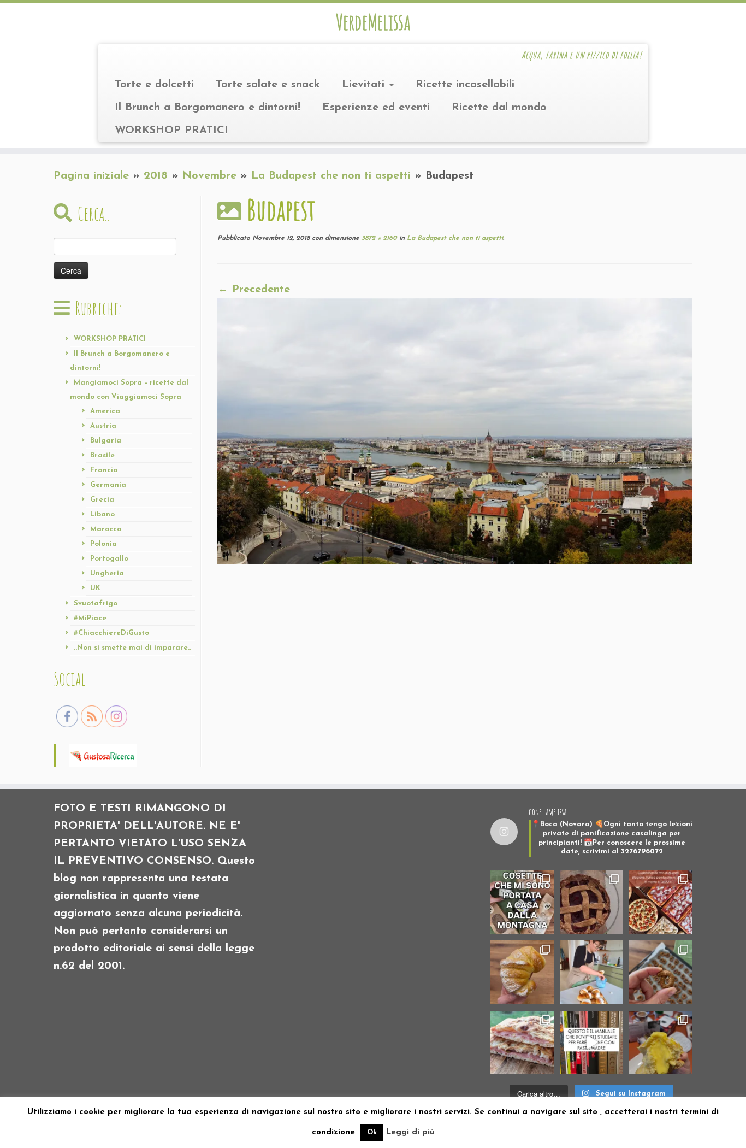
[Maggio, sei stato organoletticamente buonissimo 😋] (522, 972)
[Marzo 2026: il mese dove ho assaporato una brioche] (660, 1043)
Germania (108, 484)
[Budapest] (454, 430)
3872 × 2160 (378, 238)
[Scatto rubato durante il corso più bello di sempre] (592, 972)
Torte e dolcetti (154, 84)
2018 (156, 175)
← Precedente (253, 289)
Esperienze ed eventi (376, 107)
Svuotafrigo (95, 603)
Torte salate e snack (268, 84)
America (105, 411)
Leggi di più (410, 1132)
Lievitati (365, 84)
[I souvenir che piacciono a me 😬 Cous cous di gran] (522, 902)
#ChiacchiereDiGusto (111, 633)
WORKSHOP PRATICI (171, 130)
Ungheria (107, 573)
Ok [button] (372, 1132)
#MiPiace (90, 618)
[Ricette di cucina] (103, 754)
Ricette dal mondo (499, 107)
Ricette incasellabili (465, 84)
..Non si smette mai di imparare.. (132, 647)
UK (95, 588)
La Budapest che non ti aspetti (331, 175)
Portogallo (109, 558)
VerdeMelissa (373, 22)
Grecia (102, 499)
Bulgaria (105, 440)
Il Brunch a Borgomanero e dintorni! (207, 107)
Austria (103, 425)
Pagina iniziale (91, 175)
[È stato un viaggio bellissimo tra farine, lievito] (660, 902)
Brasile (102, 455)
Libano (102, 514)
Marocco (105, 529)
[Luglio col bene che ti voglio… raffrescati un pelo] (592, 902)
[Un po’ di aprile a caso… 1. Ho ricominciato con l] (522, 1043)
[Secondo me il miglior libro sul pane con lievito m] (592, 1043)
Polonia (103, 543)
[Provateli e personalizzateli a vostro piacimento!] (660, 972)
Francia (104, 470)
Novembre (209, 175)
